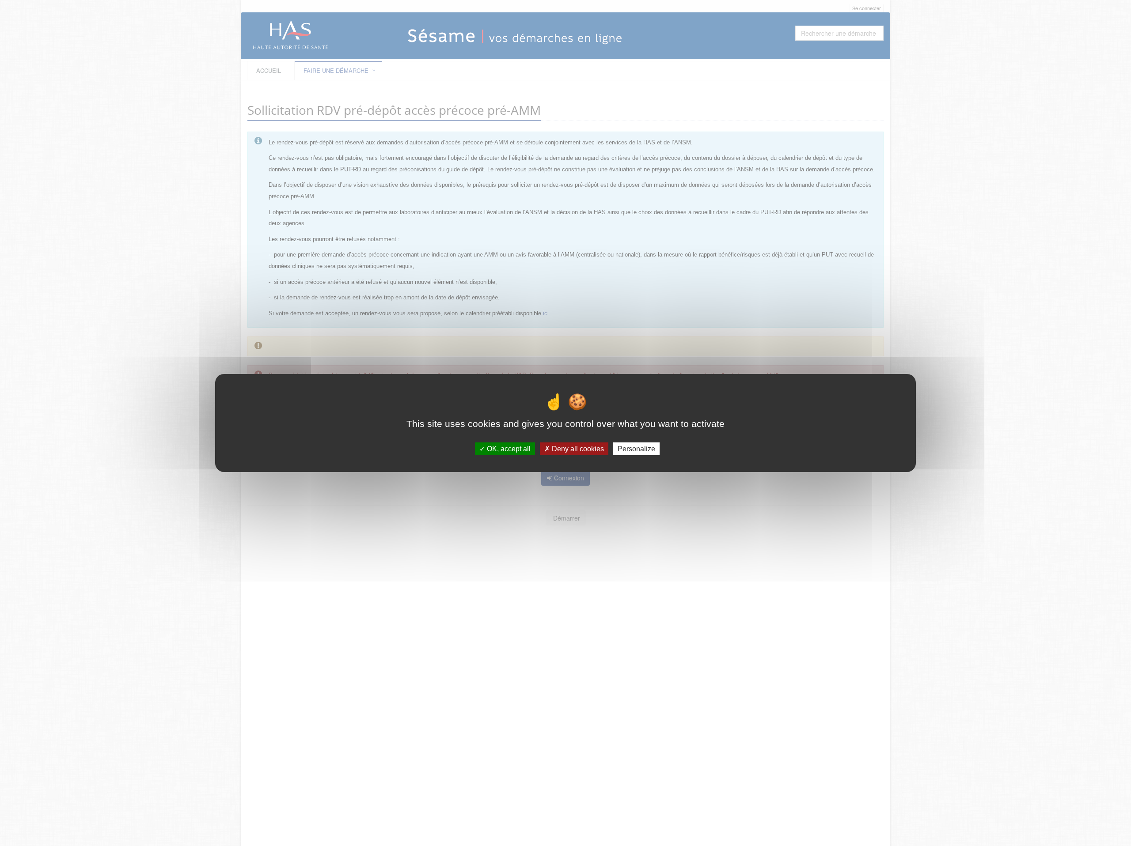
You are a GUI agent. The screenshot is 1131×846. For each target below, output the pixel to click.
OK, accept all (508, 449)
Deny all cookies (577, 449)
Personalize (636, 449)
